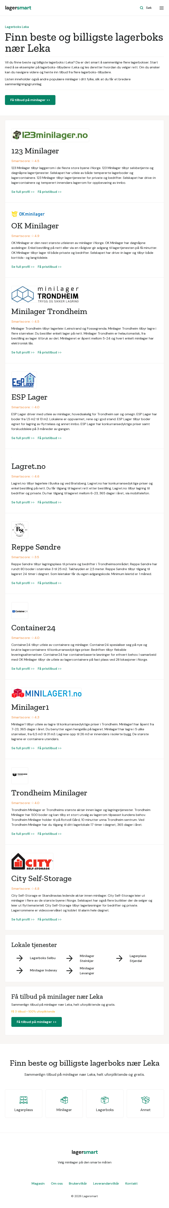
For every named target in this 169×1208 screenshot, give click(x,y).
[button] (161, 7)
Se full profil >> (23, 192)
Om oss (57, 1183)
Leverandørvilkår (106, 1183)
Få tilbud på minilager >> (30, 100)
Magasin (38, 1183)
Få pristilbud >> (50, 192)
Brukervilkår (78, 1183)
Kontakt (131, 1183)
